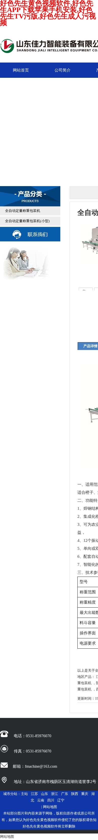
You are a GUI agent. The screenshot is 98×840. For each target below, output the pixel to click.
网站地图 (50, 807)
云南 (40, 800)
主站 (24, 794)
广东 (64, 794)
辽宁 (60, 800)
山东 (44, 794)
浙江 (54, 794)
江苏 (34, 794)
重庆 (84, 794)
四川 (50, 800)
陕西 (74, 794)
